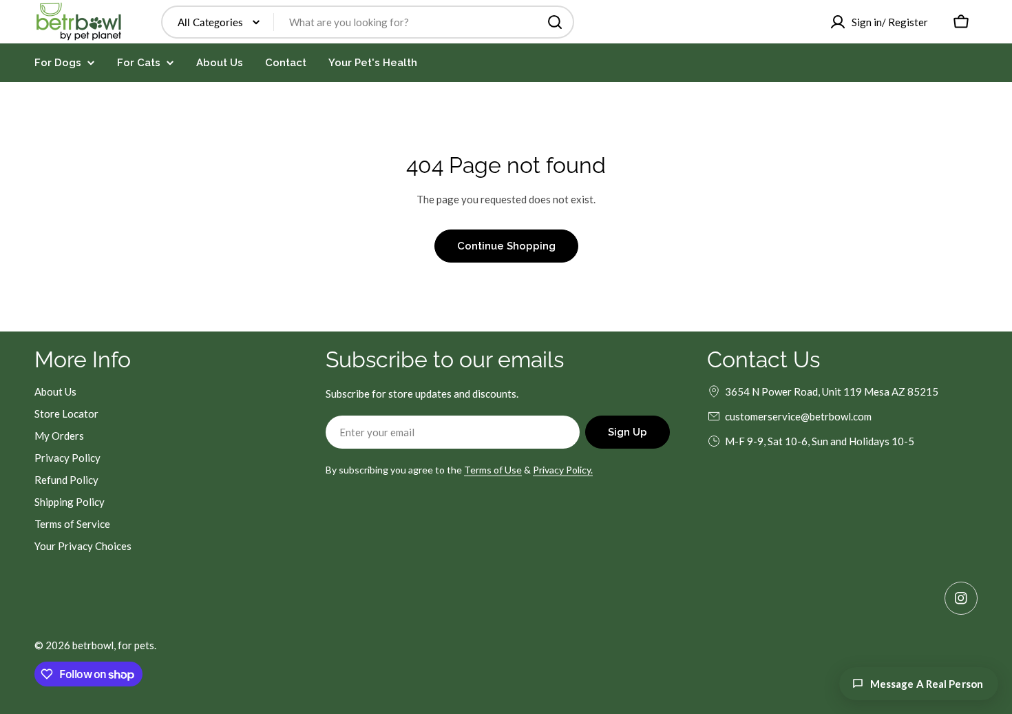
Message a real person (926, 683)
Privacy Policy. (563, 470)
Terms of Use (493, 470)
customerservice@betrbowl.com (798, 416)
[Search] (555, 22)
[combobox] (367, 22)
